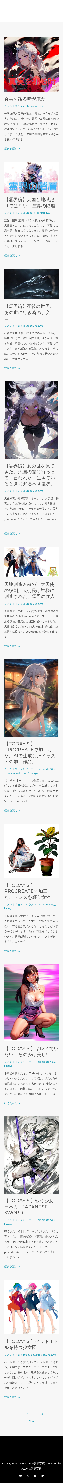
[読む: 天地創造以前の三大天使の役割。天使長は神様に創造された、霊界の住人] (31, 561)
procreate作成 (46, 769)
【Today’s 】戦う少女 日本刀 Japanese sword (31, 1206)
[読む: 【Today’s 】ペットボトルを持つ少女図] (31, 1306)
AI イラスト (29, 769)
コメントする (12, 106)
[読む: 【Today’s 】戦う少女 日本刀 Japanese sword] (31, 1154)
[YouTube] (20, 1476)
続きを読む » (12, 149)
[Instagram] (28, 1476)
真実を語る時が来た (25, 99)
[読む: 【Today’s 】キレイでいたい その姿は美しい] (31, 1002)
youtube (28, 106)
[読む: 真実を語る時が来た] (31, 64)
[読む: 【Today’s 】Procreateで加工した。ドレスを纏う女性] (31, 850)
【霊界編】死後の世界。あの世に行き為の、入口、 (29, 312)
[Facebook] (35, 1476)
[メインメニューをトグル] (31, 17)
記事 (36, 212)
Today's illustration (15, 773)
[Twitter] (42, 1476)
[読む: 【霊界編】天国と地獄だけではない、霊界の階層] (31, 177)
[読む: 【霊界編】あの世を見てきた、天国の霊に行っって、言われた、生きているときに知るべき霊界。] (31, 419)
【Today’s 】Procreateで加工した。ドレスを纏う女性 (28, 891)
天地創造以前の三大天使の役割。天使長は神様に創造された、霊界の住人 (29, 590)
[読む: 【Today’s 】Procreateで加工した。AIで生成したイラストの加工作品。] (31, 697)
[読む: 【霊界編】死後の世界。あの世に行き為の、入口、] (31, 283)
